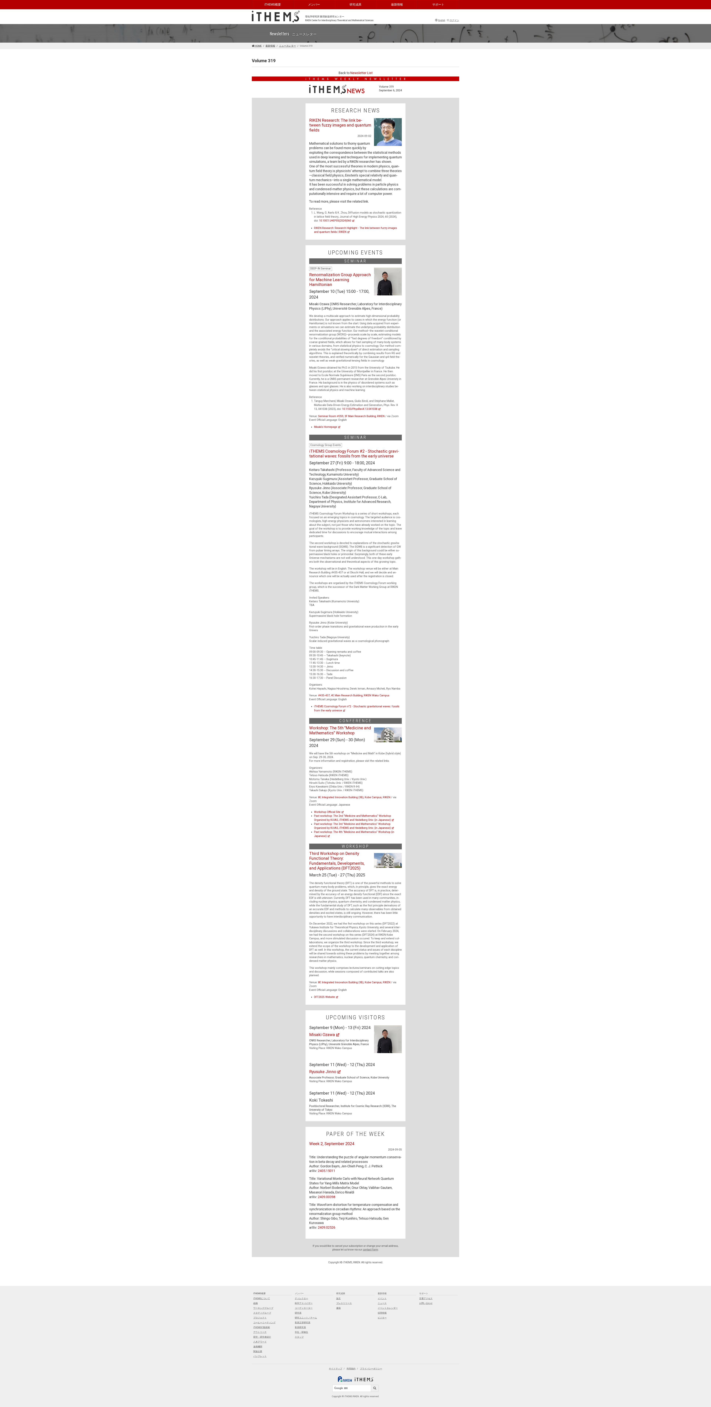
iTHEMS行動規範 (261, 1327)
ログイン (454, 20)
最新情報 (397, 4)
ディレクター (301, 1298)
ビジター (382, 1317)
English (441, 20)
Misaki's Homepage (325, 427)
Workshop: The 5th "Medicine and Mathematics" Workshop (340, 730)
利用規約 (351, 1368)
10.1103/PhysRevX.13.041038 (359, 409)
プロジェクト (260, 1317)
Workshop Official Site (327, 812)
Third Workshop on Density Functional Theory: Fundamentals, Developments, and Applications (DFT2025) (337, 860)
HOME (258, 45)
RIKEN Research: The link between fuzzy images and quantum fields (340, 125)
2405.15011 (326, 1171)
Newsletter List (361, 73)
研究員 (298, 1313)
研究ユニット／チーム (306, 1317)
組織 (255, 1303)
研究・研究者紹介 (262, 1337)
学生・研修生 (301, 1332)
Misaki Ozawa (322, 1034)
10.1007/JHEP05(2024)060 (335, 220)
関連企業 (257, 1351)
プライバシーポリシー (371, 1368)
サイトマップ (335, 1368)
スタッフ (299, 1337)
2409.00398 (326, 1197)
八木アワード (260, 1342)
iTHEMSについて (261, 1298)
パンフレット (260, 1356)
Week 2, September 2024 (331, 1143)
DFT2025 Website (324, 997)
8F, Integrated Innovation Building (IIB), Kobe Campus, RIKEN (354, 797)
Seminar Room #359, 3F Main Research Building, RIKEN (351, 416)
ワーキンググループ (263, 1308)
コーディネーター (304, 1308)
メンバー (314, 4)
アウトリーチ (260, 1332)
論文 (338, 1298)
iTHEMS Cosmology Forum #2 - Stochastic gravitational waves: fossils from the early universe (354, 453)
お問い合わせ (426, 1303)
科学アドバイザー (304, 1303)
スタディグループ (262, 1313)
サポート (438, 4)
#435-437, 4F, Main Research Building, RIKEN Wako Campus (353, 695)
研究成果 (355, 4)
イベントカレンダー (388, 1308)
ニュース (382, 1303)
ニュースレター (287, 45)
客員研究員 (300, 1327)
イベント (382, 1298)
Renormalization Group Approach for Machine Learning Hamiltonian (340, 279)
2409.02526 (326, 1227)
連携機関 (257, 1346)
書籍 (338, 1308)
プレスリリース (344, 1303)
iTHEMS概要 (272, 4)
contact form (370, 1249)
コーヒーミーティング (264, 1322)
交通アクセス (426, 1298)
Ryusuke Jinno (322, 1071)
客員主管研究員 (302, 1322)
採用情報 (382, 1313)
